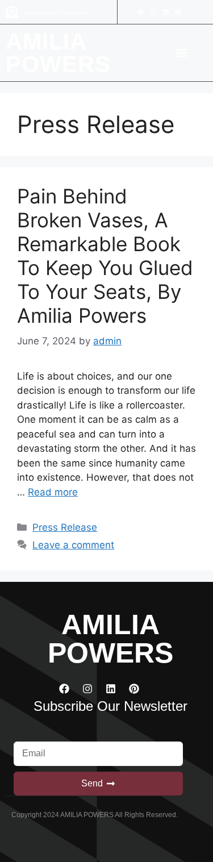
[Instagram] (153, 12)
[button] (181, 53)
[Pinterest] (178, 12)
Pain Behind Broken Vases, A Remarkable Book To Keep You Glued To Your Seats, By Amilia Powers (105, 255)
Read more (53, 492)
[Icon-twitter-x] (190, 12)
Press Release (64, 527)
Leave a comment (73, 545)
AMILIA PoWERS (58, 53)
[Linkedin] (165, 12)
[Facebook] (140, 12)
